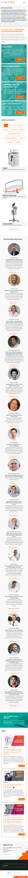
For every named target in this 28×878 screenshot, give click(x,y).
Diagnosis (18, 142)
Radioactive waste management (14, 133)
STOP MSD (10, 142)
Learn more (20, 59)
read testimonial (13, 272)
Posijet (9, 478)
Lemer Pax (13, 129)
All (6, 125)
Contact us (5, 865)
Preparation (20, 125)
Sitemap (20, 874)
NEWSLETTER (5, 851)
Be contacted (8, 722)
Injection (12, 125)
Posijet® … (18, 422)
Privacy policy (8, 874)
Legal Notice (15, 874)
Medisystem (21, 129)
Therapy (21, 138)
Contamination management (10, 138)
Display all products (14, 229)
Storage (6, 129)
